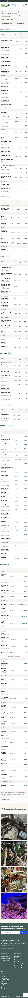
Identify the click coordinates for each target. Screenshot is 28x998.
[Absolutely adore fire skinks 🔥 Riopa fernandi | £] (14, 879)
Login (11, 1)
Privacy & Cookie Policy (20, 966)
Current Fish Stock (5, 956)
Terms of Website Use (19, 960)
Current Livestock (5, 958)
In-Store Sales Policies (19, 968)
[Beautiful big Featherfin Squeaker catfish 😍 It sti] (14, 906)
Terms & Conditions (19, 962)
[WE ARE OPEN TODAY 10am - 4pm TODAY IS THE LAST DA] (14, 827)
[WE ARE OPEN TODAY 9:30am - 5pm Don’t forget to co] (14, 853)
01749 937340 (24, 1)
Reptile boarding (5, 960)
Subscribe (23, 932)
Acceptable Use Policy (19, 964)
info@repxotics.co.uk (6, 985)
